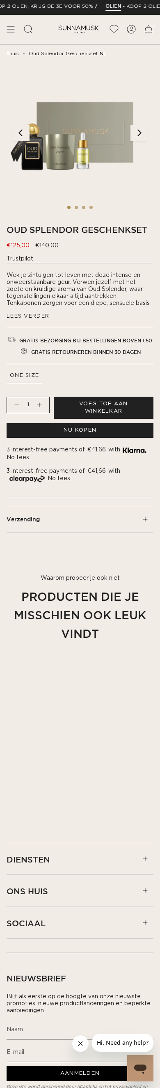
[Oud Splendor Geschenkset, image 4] (91, 207)
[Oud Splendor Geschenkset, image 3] (83, 207)
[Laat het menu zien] (10, 29)
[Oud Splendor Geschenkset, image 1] (69, 207)
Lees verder (28, 316)
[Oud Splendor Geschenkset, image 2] (76, 207)
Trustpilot (20, 259)
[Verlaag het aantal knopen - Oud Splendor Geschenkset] (15, 405)
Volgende (138, 133)
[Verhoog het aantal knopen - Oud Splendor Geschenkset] (41, 405)
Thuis (13, 53)
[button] (28, 29)
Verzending (23, 519)
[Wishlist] (114, 29)
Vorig (21, 133)
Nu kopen (80, 430)
